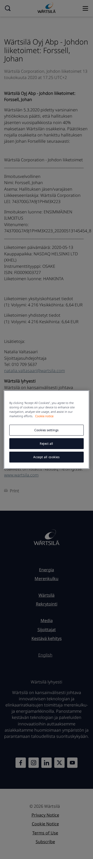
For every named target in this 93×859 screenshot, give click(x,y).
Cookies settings (46, 430)
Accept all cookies (46, 457)
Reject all (46, 443)
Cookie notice (44, 416)
